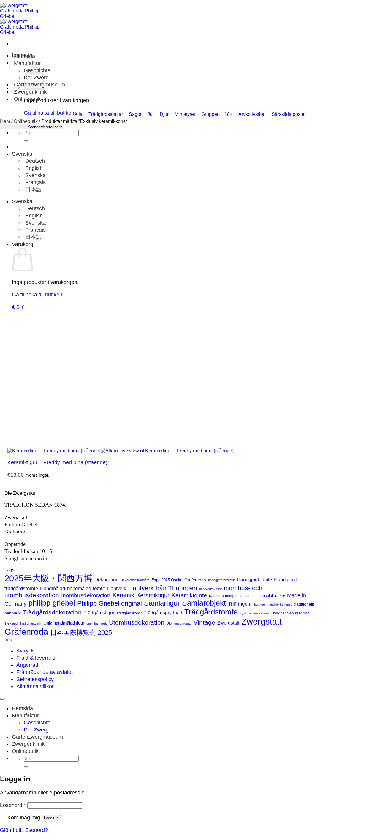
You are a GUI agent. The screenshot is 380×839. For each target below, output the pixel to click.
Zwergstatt (228, 622)
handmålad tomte (86, 588)
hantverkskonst (210, 589)
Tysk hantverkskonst (255, 613)
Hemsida (24, 56)
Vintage (204, 622)
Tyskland (11, 623)
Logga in (51, 818)
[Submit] (26, 141)
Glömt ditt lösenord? (24, 830)
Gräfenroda (195, 580)
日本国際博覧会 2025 (81, 632)
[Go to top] (2, 699)
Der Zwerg (36, 730)
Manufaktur (27, 63)
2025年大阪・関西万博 (48, 578)
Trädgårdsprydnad (163, 612)
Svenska (23, 154)
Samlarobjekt (204, 603)
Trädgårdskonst (129, 613)
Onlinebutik (27, 99)
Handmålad (52, 588)
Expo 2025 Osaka (166, 580)
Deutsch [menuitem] (34, 161)
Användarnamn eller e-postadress (42, 793)
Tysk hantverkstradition (291, 613)
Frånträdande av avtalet (44, 672)
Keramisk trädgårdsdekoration (233, 596)
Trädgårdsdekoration (52, 612)
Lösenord (13, 805)
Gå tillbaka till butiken (37, 295)
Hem (5, 121)
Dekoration (106, 579)
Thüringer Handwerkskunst (272, 604)
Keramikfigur (153, 595)
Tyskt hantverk (30, 623)
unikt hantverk (96, 623)
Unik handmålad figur (63, 622)
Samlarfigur (162, 603)
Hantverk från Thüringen (162, 587)
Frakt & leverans (35, 658)
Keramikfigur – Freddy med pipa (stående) (57, 462)
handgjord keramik (221, 580)
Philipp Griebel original (109, 603)
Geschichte (37, 723)
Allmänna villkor (35, 686)
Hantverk (116, 588)
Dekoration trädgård (135, 580)
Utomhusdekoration (136, 622)
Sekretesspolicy (35, 679)
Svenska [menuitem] (35, 175)
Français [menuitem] (35, 182)
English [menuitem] (33, 168)
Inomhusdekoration (85, 595)
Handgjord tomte (254, 579)
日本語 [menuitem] (32, 189)
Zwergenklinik (30, 92)
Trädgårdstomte (211, 611)
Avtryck (25, 651)
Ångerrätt (27, 665)
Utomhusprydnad (179, 623)
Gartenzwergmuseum (37, 737)
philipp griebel (51, 603)
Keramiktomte (189, 595)
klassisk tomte (272, 596)
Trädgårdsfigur (99, 612)
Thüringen (239, 604)
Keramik (123, 595)
